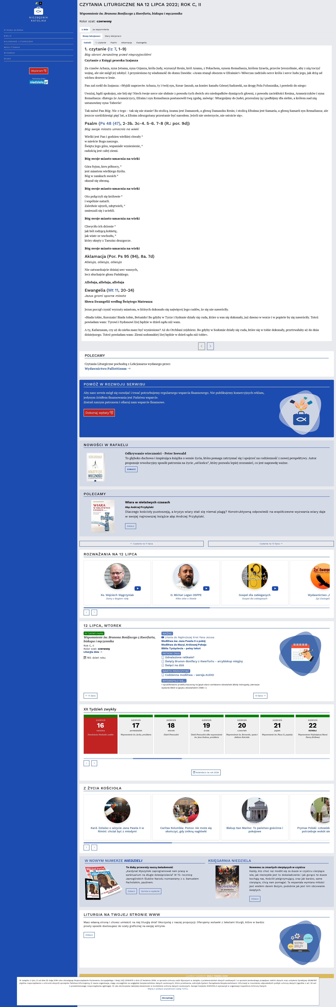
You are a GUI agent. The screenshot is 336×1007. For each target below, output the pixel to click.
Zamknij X (191, 478)
